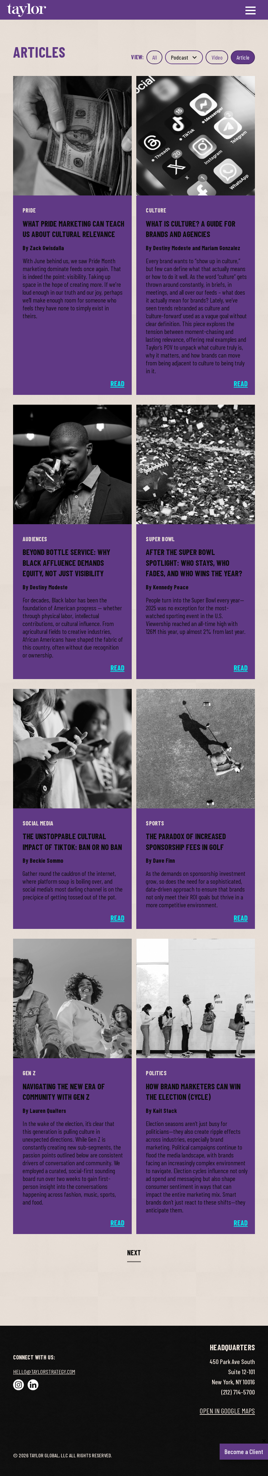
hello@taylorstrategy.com (44, 1371)
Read (117, 383)
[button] (184, 57)
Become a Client (245, 1449)
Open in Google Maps (227, 1410)
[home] (26, 10)
